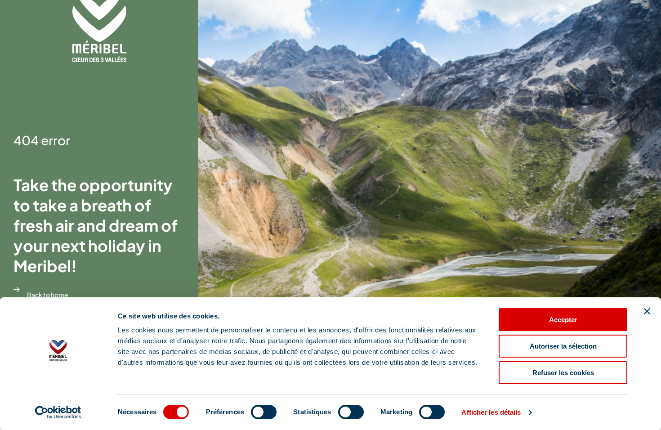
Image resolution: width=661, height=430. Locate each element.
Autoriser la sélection (563, 346)
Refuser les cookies (563, 372)
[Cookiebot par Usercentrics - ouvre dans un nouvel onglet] (58, 412)
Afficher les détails (491, 412)
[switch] (264, 412)
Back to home (47, 295)
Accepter (563, 319)
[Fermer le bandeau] (647, 311)
